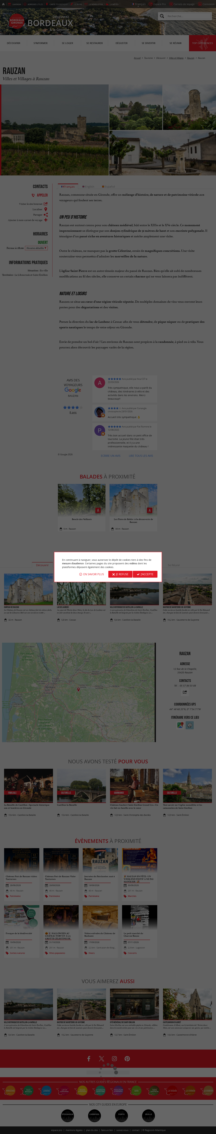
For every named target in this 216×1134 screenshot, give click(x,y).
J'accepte (147, 574)
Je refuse (122, 574)
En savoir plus (93, 574)
